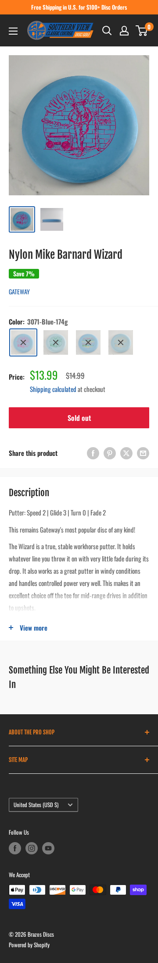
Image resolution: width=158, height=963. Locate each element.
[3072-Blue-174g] (56, 342)
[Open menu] (13, 31)
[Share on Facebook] (93, 452)
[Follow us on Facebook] (15, 848)
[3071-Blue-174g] (23, 342)
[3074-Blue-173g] (121, 342)
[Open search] (107, 30)
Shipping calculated (53, 389)
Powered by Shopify (29, 944)
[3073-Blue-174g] (88, 342)
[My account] (124, 30)
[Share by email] (143, 452)
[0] (141, 30)
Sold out (79, 418)
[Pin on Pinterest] (110, 452)
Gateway (19, 291)
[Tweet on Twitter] (126, 452)
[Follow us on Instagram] (31, 848)
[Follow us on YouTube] (48, 848)
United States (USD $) (36, 805)
